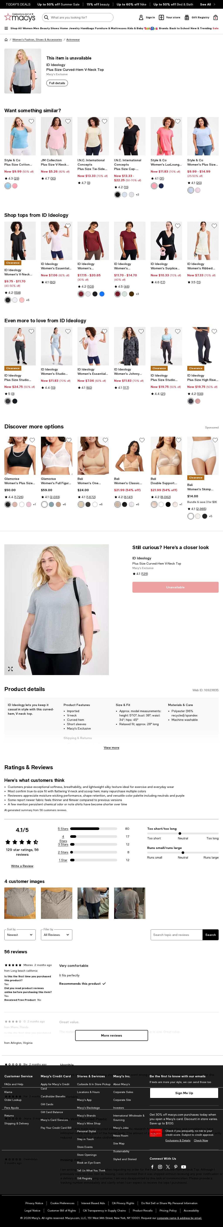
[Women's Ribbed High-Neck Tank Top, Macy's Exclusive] (203, 241)
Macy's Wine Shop (88, 1123)
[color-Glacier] (51, 504)
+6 (27, 300)
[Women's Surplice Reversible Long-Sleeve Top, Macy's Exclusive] (166, 241)
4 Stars (63, 837)
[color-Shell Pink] (21, 300)
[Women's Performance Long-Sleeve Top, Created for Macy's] (93, 241)
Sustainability (121, 1151)
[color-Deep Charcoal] (7, 401)
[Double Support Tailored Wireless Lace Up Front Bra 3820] (166, 456)
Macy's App (84, 1099)
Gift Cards (47, 1104)
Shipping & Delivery (16, 1123)
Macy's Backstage (88, 1107)
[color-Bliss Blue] (124, 194)
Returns (9, 1115)
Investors (118, 1107)
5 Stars (63, 828)
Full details (57, 83)
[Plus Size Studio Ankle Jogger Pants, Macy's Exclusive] (20, 346)
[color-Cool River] (7, 185)
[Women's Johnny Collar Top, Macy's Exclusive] (129, 346)
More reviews (111, 1035)
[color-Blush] (58, 504)
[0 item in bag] (216, 17)
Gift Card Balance (52, 1112)
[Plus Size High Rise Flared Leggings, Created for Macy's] (203, 346)
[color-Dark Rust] (81, 294)
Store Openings (86, 1154)
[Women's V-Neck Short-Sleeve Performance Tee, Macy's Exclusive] (20, 241)
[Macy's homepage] (6, 39)
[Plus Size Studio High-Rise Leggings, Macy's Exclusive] (166, 346)
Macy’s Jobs (120, 1127)
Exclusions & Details (178, 1140)
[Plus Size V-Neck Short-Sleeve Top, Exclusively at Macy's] (56, 136)
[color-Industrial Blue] (161, 185)
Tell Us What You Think (91, 1170)
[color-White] (21, 504)
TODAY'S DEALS (18, 4)
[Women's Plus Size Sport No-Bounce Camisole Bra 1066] (20, 456)
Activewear (73, 39)
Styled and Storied (125, 1159)
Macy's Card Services (54, 1120)
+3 (137, 293)
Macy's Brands (86, 1115)
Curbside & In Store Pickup (93, 1084)
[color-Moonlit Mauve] (197, 401)
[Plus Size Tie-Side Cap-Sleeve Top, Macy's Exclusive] (93, 136)
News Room (120, 1135)
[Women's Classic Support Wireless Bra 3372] (129, 456)
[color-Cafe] (14, 504)
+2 (137, 194)
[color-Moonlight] (197, 516)
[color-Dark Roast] (131, 294)
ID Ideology (55, 65)
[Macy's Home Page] (19, 17)
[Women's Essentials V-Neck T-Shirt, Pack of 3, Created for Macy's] (56, 241)
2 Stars (63, 852)
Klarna (8, 1092)
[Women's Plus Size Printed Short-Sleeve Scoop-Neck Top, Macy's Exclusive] (203, 136)
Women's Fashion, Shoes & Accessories (37, 39)
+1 (34, 504)
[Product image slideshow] (56, 609)
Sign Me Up (184, 1093)
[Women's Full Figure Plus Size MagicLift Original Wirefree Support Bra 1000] (56, 456)
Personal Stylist (86, 1131)
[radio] (7, 185)
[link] (20, 173)
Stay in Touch (85, 1139)
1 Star (63, 860)
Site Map (118, 1143)
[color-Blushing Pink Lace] (175, 504)
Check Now (201, 1140)
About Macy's (121, 1084)
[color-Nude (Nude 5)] (81, 504)
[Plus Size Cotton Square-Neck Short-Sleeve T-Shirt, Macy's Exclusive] (20, 136)
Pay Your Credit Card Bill (56, 1127)
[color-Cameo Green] (124, 294)
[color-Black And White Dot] (88, 504)
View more (111, 747)
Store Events (85, 1147)
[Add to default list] (31, 121)
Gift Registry (84, 1178)
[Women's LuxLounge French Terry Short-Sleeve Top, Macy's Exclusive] (166, 136)
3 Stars (63, 844)
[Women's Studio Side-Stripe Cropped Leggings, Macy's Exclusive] (56, 346)
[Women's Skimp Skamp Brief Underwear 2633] (203, 456)
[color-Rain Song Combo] (190, 190)
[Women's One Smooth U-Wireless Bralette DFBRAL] (93, 456)
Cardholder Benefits (53, 1096)
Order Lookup (12, 1099)
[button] (56, 609)
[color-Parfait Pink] (28, 504)
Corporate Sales (123, 1092)
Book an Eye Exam (89, 1162)
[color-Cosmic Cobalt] (102, 294)
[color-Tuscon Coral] (14, 185)
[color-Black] (7, 504)
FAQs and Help (13, 1084)
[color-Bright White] (131, 194)
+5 (210, 516)
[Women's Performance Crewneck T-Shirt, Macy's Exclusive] (129, 241)
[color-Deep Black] (117, 194)
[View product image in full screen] (10, 669)
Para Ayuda (11, 1107)
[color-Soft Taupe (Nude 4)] (117, 504)
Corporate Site (122, 1099)
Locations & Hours (88, 1092)
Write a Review (22, 866)
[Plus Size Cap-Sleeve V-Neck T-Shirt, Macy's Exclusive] (129, 136)
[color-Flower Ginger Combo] (197, 190)
